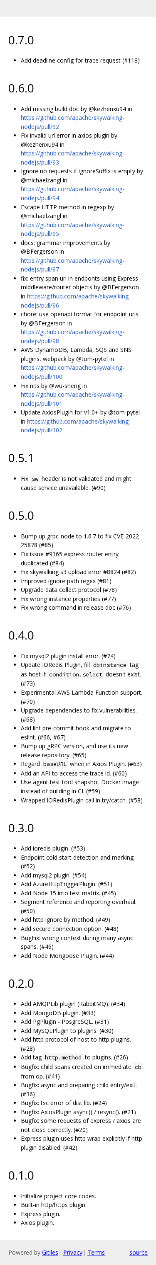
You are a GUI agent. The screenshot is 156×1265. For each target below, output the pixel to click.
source (138, 1252)
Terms (96, 1252)
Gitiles (50, 1252)
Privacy (72, 1252)
